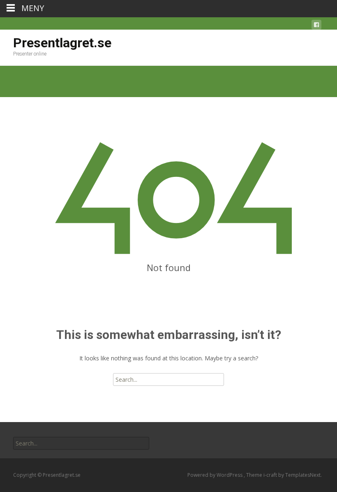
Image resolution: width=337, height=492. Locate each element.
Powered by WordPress (215, 474)
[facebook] (316, 26)
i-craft (270, 474)
